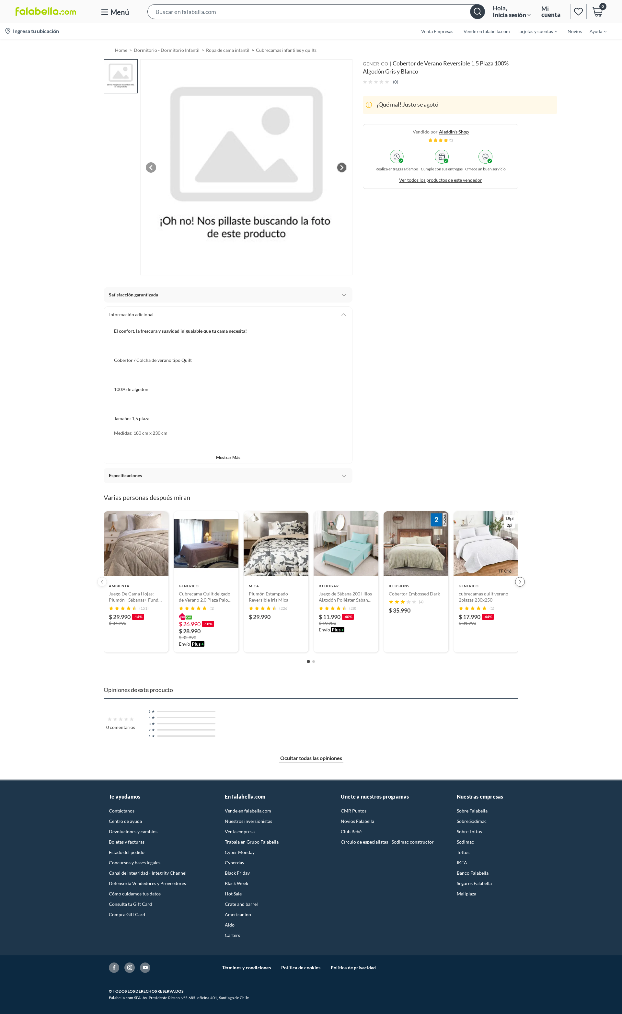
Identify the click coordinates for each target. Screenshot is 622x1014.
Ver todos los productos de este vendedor (440, 179)
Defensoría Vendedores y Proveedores (147, 883)
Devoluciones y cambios (133, 831)
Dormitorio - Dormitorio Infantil (167, 50)
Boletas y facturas (126, 842)
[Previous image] (151, 167)
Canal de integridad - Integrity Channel (148, 873)
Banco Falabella (473, 873)
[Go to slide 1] (308, 661)
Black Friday (237, 873)
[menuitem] (533, 31)
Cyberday (234, 862)
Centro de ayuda (125, 821)
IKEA (462, 862)
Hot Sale (233, 893)
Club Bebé (351, 831)
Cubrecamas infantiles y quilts (286, 50)
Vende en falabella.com (248, 810)
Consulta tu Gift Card (130, 904)
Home (121, 50)
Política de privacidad (353, 967)
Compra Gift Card (127, 914)
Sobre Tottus (469, 831)
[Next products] (520, 582)
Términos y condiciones (246, 967)
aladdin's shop (454, 131)
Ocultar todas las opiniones (311, 758)
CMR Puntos (353, 810)
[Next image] (342, 167)
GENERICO (375, 63)
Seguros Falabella (474, 883)
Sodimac (465, 842)
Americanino (238, 914)
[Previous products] (102, 582)
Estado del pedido (126, 852)
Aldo (230, 925)
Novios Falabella (357, 821)
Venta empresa (240, 831)
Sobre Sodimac (472, 821)
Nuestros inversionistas (248, 821)
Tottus (463, 852)
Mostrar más (228, 457)
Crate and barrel (241, 904)
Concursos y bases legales (134, 862)
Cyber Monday (240, 852)
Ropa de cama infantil (227, 50)
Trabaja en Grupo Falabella (252, 842)
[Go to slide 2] (313, 661)
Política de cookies (300, 967)
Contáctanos (121, 810)
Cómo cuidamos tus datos (135, 893)
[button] (316, 11)
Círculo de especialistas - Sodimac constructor (387, 842)
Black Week (236, 883)
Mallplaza (466, 893)
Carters (232, 935)
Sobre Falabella (472, 810)
